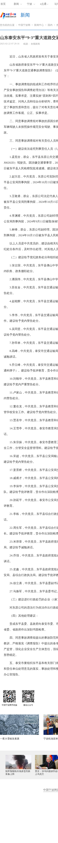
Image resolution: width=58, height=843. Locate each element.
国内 (50, 25)
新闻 (16, 4)
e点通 (43, 4)
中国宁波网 (24, 25)
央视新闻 (35, 44)
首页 (3, 4)
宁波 (29, 4)
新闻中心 (39, 25)
